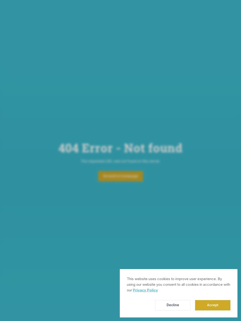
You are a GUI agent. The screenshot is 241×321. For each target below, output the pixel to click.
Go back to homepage (120, 176)
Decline (173, 305)
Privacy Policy (145, 290)
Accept (212, 305)
